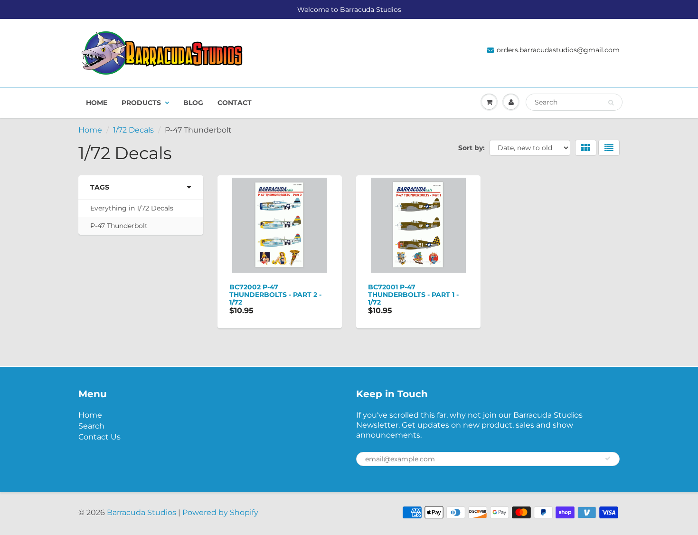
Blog (193, 102)
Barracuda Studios (141, 512)
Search (91, 425)
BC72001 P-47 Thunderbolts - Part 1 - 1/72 (413, 294)
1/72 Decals (133, 129)
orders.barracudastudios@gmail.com (558, 50)
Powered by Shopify (220, 512)
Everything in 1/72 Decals (131, 208)
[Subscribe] (607, 458)
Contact (234, 102)
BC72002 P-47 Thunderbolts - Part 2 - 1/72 (275, 294)
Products (141, 102)
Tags (99, 187)
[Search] (611, 102)
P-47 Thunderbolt (119, 225)
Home (96, 102)
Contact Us (99, 436)
